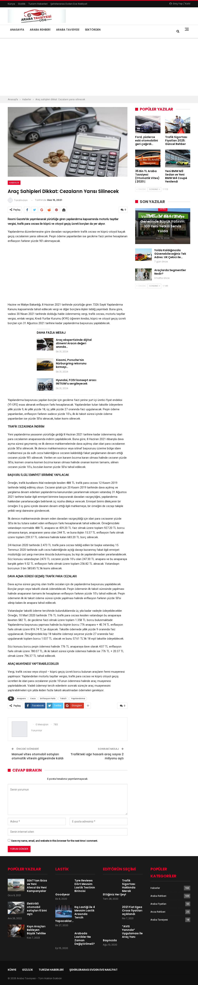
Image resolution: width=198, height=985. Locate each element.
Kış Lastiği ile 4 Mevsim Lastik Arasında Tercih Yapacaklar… (75, 914)
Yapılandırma (78, 698)
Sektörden (93, 30)
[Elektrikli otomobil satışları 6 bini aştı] (16, 908)
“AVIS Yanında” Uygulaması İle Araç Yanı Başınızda (123, 933)
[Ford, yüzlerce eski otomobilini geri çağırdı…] (147, 124)
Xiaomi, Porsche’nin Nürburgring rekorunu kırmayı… (71, 363)
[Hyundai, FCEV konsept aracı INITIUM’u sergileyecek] (45, 384)
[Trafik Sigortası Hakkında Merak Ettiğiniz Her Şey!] (111, 885)
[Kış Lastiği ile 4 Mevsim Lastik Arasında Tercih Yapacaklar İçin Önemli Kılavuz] (63, 911)
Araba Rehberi (40, 30)
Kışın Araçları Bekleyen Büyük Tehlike (36, 929)
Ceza (33, 698)
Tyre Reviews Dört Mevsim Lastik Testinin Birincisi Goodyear (75, 887)
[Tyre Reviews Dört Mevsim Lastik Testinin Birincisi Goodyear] (63, 885)
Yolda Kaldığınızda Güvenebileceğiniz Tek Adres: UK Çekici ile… (170, 253)
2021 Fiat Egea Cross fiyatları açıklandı (132, 910)
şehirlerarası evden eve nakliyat (68, 3)
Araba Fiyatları (158, 903)
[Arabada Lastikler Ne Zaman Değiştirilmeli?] (63, 938)
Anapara (21, 698)
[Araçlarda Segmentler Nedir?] (143, 274)
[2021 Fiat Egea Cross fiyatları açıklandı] (111, 911)
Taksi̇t (63, 698)
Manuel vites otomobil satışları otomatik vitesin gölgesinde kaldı (37, 756)
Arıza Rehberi (157, 911)
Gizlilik (21, 3)
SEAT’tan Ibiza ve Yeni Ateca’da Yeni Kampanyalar (37, 886)
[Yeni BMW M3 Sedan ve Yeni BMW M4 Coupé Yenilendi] (177, 158)
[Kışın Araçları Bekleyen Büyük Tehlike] (16, 931)
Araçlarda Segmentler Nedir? (170, 272)
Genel (163, 208)
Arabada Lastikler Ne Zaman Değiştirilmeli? (84, 938)
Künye (11, 3)
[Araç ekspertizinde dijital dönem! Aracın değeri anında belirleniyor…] (45, 344)
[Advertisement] (99, 67)
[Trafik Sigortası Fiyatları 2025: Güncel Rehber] (177, 124)
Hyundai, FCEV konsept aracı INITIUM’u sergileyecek (76, 381)
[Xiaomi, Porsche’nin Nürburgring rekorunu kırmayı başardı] (45, 364)
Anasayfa (17, 30)
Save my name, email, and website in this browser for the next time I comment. (54, 840)
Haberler (14, 182)
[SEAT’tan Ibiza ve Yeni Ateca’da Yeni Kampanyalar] (16, 885)
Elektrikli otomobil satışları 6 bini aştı (37, 909)
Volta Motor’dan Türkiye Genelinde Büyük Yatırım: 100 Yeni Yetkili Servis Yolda (162, 224)
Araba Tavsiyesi (67, 30)
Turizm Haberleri (38, 3)
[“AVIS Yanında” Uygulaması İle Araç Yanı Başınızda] (111, 931)
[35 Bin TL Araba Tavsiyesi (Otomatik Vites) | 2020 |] (147, 158)
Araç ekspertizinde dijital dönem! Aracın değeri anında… (74, 343)
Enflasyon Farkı (47, 698)
